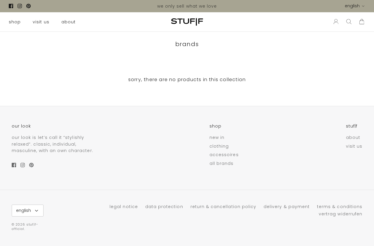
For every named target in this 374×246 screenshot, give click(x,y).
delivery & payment (287, 207)
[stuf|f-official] (187, 22)
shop (15, 22)
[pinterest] (28, 6)
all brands (221, 163)
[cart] (361, 22)
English (352, 6)
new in (216, 137)
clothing (219, 146)
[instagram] (20, 6)
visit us (41, 22)
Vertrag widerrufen (340, 214)
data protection (164, 207)
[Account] (335, 21)
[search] (348, 22)
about (68, 22)
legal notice (124, 207)
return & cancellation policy (223, 207)
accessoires (224, 155)
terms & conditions (339, 207)
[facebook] (11, 6)
